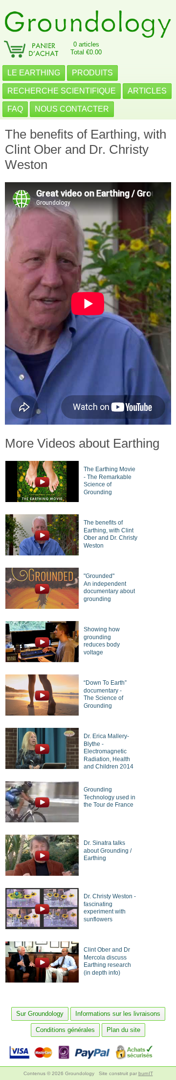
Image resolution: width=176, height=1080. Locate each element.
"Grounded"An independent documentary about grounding (109, 587)
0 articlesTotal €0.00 (86, 48)
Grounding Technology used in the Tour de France (109, 797)
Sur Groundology (40, 1013)
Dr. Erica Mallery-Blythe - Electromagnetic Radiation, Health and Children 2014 (108, 751)
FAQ (15, 109)
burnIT (145, 1073)
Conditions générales (65, 1029)
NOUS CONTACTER (72, 109)
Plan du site (123, 1029)
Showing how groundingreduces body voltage (102, 641)
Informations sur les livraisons (117, 1013)
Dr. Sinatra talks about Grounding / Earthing (108, 851)
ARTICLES (147, 91)
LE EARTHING (33, 73)
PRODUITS (92, 73)
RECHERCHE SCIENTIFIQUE (61, 91)
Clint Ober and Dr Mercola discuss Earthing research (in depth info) (107, 961)
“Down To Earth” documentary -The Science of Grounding (105, 694)
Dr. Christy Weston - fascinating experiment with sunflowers (110, 908)
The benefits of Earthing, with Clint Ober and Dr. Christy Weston (110, 534)
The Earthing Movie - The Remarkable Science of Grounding (109, 481)
